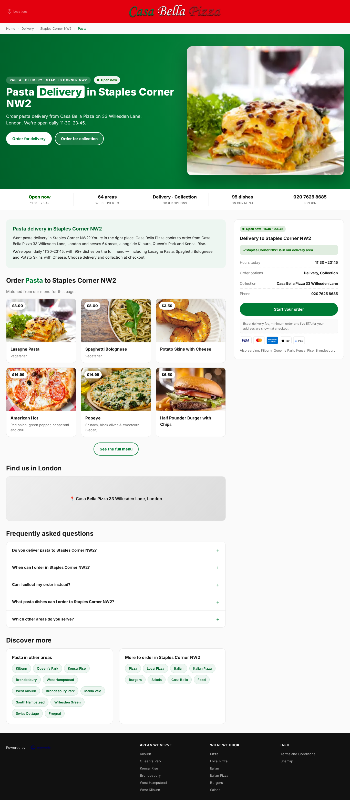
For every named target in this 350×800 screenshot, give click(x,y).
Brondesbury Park (60, 691)
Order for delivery (29, 138)
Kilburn (21, 668)
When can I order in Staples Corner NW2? (51, 567)
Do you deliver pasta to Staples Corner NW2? (54, 550)
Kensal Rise (77, 668)
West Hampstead (60, 680)
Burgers (135, 680)
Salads (156, 680)
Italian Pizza (202, 668)
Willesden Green (67, 702)
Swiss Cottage (27, 713)
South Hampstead (30, 702)
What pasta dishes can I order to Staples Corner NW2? (63, 601)
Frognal (55, 713)
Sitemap (287, 761)
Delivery (28, 28)
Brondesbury (26, 680)
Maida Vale (92, 691)
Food (202, 680)
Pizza (133, 668)
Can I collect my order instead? (41, 584)
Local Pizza (155, 668)
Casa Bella (179, 680)
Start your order (289, 309)
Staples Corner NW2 (55, 28)
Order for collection (79, 138)
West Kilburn (26, 691)
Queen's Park (47, 668)
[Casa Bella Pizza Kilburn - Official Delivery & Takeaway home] (175, 11)
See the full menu (116, 449)
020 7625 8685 (310, 196)
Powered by (15, 747)
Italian (178, 668)
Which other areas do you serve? (43, 619)
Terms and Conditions (298, 754)
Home (10, 28)
